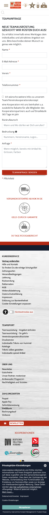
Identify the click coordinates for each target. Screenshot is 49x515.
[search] (24, 12)
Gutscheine (7, 372)
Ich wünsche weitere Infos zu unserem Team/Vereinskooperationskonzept (23, 98)
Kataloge (6, 346)
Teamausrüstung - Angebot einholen (19, 330)
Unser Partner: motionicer (14, 375)
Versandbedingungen (12, 274)
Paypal (5, 398)
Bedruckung (8, 131)
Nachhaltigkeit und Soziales (14, 382)
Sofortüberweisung (10, 405)
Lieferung (6, 277)
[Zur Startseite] (18, 5)
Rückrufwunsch (10, 119)
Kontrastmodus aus (24, 312)
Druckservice (8, 340)
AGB (4, 287)
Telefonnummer (10, 85)
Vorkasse (6, 415)
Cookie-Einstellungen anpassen (16, 303)
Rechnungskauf (9, 411)
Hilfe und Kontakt (10, 264)
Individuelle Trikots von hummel (16, 343)
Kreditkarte (7, 408)
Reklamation (8, 284)
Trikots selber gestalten (12, 349)
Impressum (7, 297)
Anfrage (6, 143)
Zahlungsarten (8, 271)
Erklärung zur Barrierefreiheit (15, 300)
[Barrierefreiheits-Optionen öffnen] (5, 312)
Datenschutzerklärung (12, 294)
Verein (5, 73)
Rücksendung (8, 280)
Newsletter (7, 369)
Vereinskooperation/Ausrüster (15, 336)
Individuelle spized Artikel (13, 353)
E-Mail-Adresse (9, 61)
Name (5, 49)
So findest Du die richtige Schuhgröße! (19, 267)
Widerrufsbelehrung (11, 290)
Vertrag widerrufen (10, 261)
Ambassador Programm (13, 379)
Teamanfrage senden (24, 172)
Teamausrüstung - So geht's (15, 333)
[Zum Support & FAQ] (32, 4)
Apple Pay (6, 401)
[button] (6, 5)
